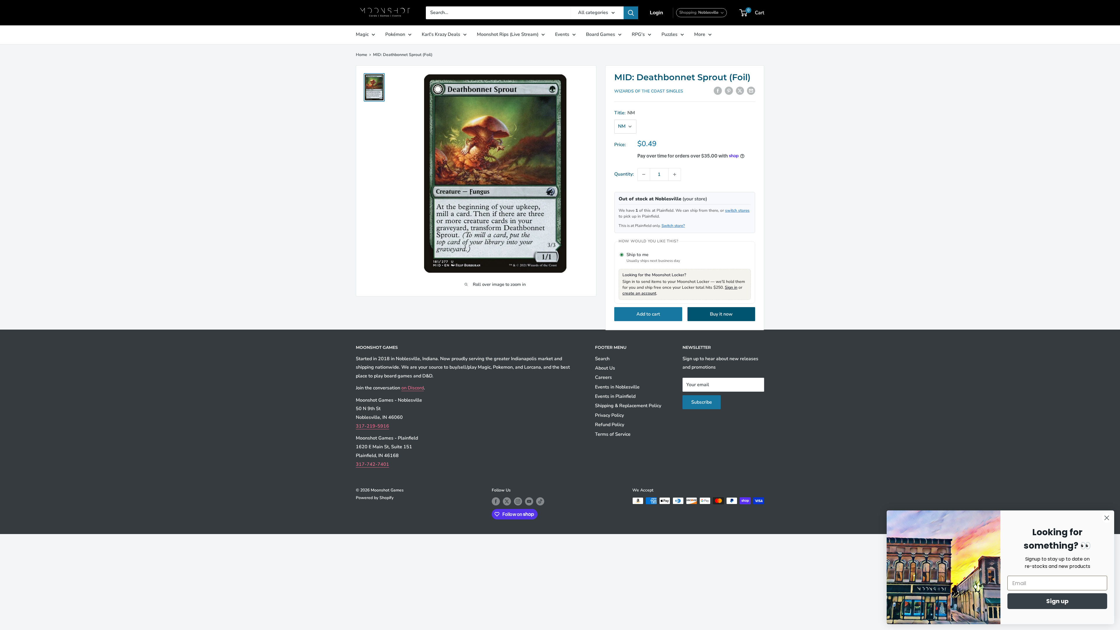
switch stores (737, 210)
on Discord (412, 388)
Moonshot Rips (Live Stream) (507, 34)
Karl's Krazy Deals (441, 34)
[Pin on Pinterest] (729, 90)
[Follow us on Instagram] (518, 501)
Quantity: (624, 174)
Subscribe (701, 402)
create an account (639, 293)
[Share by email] (751, 90)
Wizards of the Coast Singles (648, 91)
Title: (624, 113)
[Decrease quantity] (644, 174)
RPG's (638, 34)
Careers (603, 377)
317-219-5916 (372, 426)
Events (562, 34)
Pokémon (395, 34)
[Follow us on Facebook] (496, 501)
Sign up (1057, 601)
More (699, 34)
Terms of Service (613, 434)
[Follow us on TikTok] (540, 501)
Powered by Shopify (374, 498)
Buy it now (721, 314)
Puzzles (670, 34)
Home (361, 54)
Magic (362, 34)
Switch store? (673, 225)
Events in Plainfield (615, 396)
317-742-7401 (372, 464)
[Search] (631, 12)
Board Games (600, 34)
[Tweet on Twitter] (740, 90)
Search (602, 359)
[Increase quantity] (674, 174)
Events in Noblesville (617, 387)
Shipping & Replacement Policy (628, 405)
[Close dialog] (1107, 518)
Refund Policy (609, 424)
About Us (605, 368)
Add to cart (648, 314)
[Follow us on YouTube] (529, 501)
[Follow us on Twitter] (507, 501)
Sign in (731, 287)
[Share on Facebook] (718, 90)
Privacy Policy (609, 415)
